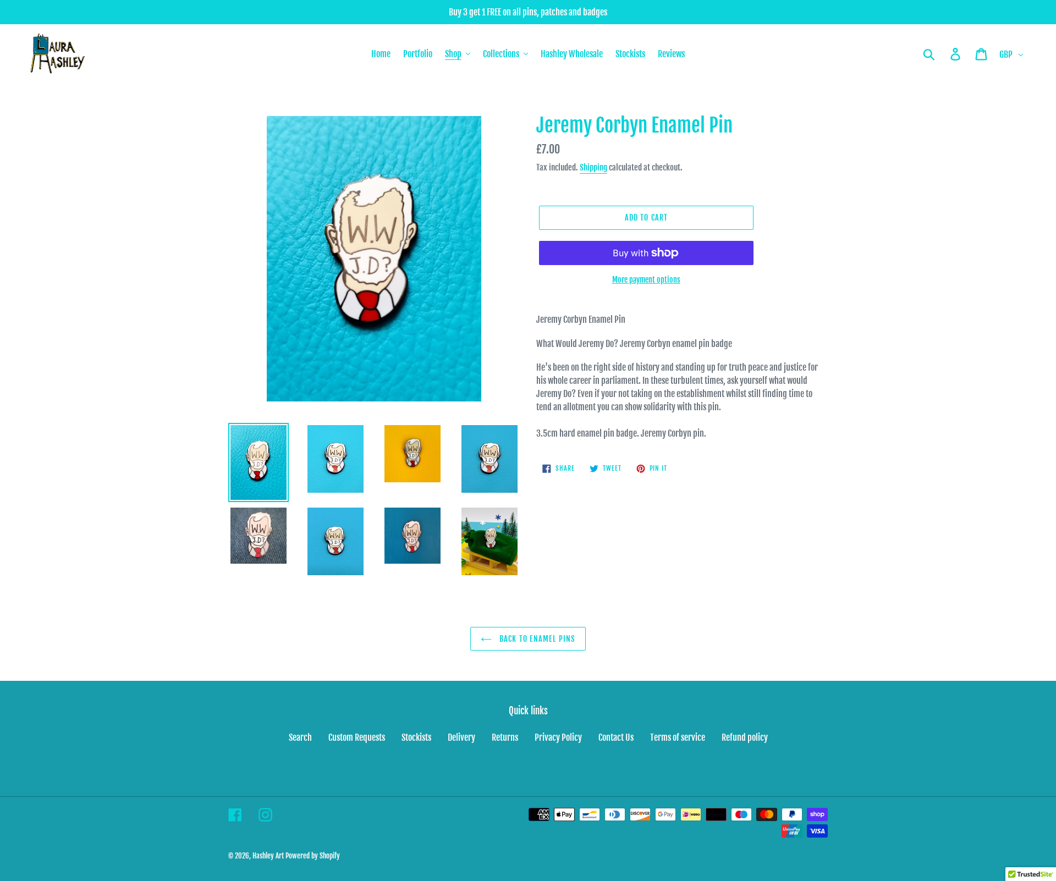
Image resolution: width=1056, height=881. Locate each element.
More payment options (646, 279)
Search (300, 737)
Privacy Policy (558, 737)
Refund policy (745, 737)
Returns (505, 737)
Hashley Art (268, 855)
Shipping (593, 167)
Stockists (416, 737)
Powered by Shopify (312, 855)
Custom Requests (356, 737)
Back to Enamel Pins (536, 638)
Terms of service (677, 737)
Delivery (461, 737)
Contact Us (616, 737)
